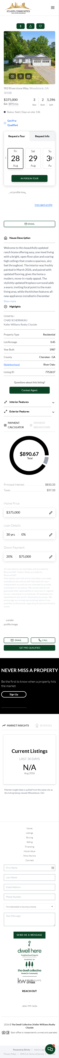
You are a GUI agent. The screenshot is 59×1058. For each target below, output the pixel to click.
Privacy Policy (10, 1054)
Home (29, 828)
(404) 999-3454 (29, 1006)
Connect (29, 860)
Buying (29, 837)
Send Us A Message (29, 935)
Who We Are (29, 856)
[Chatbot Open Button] (50, 1049)
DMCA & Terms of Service (32, 1054)
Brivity (27, 1050)
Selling (30, 842)
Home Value (29, 851)
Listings (29, 833)
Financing (29, 846)
